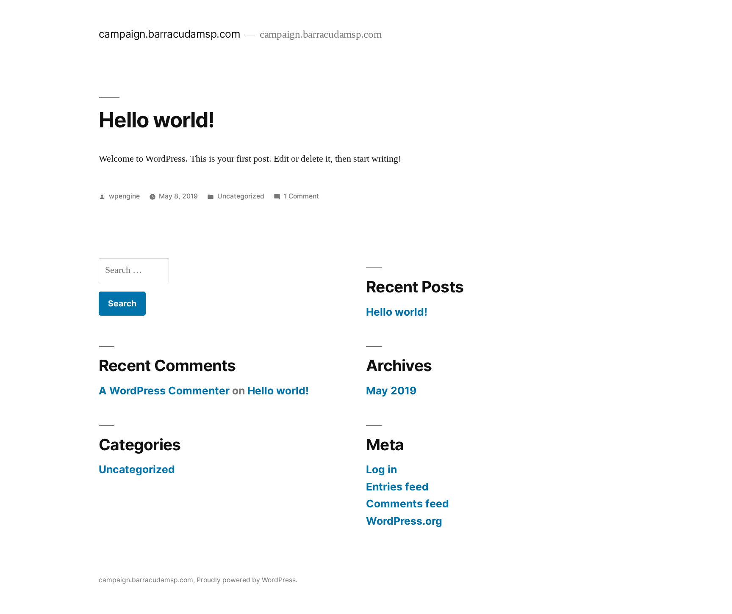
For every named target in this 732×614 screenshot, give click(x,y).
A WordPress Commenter (164, 390)
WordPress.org (404, 521)
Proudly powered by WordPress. (247, 580)
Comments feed (407, 503)
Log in (381, 469)
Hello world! (156, 119)
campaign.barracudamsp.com (170, 34)
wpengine (124, 196)
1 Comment (301, 196)
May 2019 (391, 390)
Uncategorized (240, 196)
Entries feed (397, 486)
